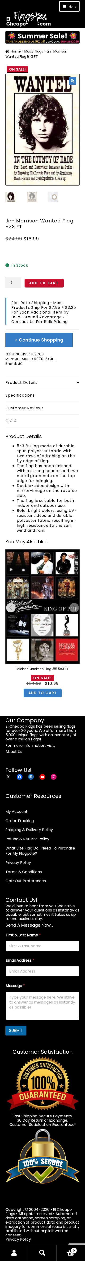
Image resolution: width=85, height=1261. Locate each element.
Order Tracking (19, 820)
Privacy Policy (18, 862)
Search (42, 1253)
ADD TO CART (44, 283)
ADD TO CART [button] (42, 692)
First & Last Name (23, 935)
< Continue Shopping (39, 340)
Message (15, 985)
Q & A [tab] (11, 421)
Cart (66, 1248)
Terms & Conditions (23, 872)
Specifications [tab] (20, 395)
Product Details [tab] (21, 382)
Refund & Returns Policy (27, 839)
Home (16, 51)
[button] (72, 81)
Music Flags (33, 51)
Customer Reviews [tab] (24, 408)
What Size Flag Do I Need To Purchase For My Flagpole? (40, 850)
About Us (13, 751)
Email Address (20, 960)
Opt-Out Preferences (25, 881)
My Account (16, 811)
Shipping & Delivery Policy (29, 829)
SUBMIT (16, 1030)
